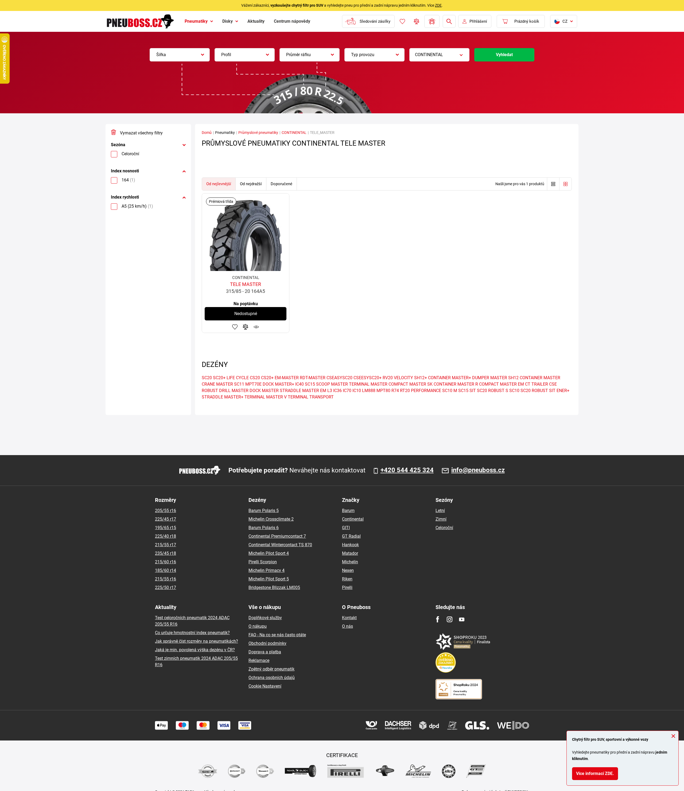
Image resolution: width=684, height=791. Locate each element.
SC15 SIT (467, 390)
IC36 (337, 390)
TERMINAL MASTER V (265, 397)
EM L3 (326, 390)
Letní (440, 510)
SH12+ (420, 377)
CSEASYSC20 (339, 377)
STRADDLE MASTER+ (222, 397)
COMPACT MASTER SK (410, 384)
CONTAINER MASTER (540, 377)
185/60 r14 (165, 570)
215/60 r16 (165, 561)
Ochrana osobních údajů (271, 677)
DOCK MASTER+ (278, 384)
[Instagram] (449, 619)
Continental (353, 519)
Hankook (350, 544)
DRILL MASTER (233, 390)
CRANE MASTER (217, 384)
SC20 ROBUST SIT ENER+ (544, 390)
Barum (348, 510)
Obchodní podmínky (267, 643)
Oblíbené (402, 21)
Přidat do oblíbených (235, 326)
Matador (350, 553)
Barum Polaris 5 (263, 510)
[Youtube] (461, 619)
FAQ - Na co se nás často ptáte (277, 634)
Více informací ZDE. (595, 773)
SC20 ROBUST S (492, 390)
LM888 (368, 390)
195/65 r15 (165, 527)
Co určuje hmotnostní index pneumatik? (192, 632)
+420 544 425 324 (407, 470)
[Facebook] (437, 619)
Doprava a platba (264, 651)
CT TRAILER (536, 384)
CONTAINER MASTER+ (449, 377)
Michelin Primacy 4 (266, 570)
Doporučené (281, 183)
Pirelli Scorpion (262, 561)
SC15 (310, 384)
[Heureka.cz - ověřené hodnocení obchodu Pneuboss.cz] (448, 662)
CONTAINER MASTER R (456, 384)
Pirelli (347, 587)
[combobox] (180, 54)
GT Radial (351, 536)
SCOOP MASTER (332, 384)
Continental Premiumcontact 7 (277, 536)
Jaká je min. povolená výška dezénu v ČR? (195, 649)
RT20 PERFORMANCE (420, 390)
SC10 (514, 390)
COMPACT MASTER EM (501, 384)
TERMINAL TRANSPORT (311, 397)
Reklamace (258, 660)
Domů (207, 132)
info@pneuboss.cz (478, 470)
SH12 (513, 377)
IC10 (356, 390)
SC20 (207, 377)
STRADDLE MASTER (299, 390)
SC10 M (449, 390)
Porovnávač (416, 21)
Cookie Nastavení (264, 686)
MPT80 (383, 390)
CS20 (255, 377)
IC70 (347, 390)
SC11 (239, 384)
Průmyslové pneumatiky (258, 132)
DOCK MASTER (264, 390)
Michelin (350, 561)
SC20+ (219, 377)
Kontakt (349, 617)
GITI (346, 527)
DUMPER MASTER (489, 377)
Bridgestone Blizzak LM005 (274, 587)
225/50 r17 (165, 587)
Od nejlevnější (218, 183)
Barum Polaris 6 (263, 527)
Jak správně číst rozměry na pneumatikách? (196, 641)
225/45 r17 (165, 519)
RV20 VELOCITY (398, 377)
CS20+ (267, 377)
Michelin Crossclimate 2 (271, 519)
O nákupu (257, 626)
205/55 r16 (165, 510)
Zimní (441, 519)
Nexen (348, 570)
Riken (347, 578)
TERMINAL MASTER (368, 384)
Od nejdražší (251, 183)
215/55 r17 (165, 544)
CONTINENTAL (294, 132)
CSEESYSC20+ (367, 377)
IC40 (299, 384)
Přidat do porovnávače (245, 326)
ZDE (438, 5)
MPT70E (253, 384)
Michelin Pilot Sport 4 (268, 553)
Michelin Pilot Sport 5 (268, 578)
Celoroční (444, 527)
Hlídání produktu (256, 326)
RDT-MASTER (312, 377)
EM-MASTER (287, 377)
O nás (347, 626)
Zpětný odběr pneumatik (271, 669)
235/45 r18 (165, 553)
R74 (395, 390)
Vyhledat (504, 54)
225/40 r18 (165, 536)
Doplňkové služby (265, 617)
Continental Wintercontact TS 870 (280, 544)
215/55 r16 (165, 578)
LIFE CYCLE (238, 377)
